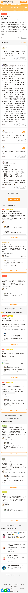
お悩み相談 (7, 10)
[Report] (19, 37)
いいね (23, 140)
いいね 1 (23, 58)
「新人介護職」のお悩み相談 (16, 10)
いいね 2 (24, 37)
